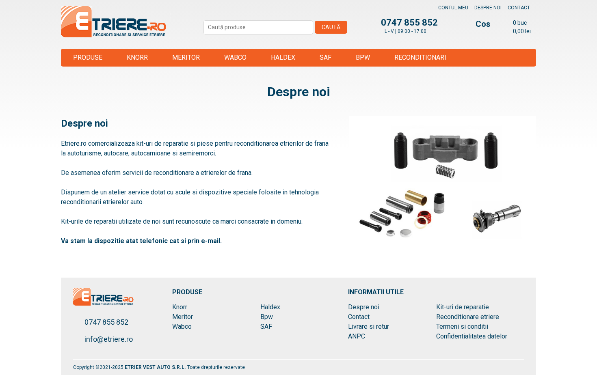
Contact (519, 8)
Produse (87, 57)
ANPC (356, 336)
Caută (331, 27)
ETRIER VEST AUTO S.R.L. (156, 367)
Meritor (186, 57)
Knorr (137, 57)
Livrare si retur (368, 326)
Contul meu (453, 8)
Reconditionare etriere (467, 317)
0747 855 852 (106, 322)
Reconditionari (420, 57)
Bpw (363, 57)
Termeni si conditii (462, 326)
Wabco (235, 57)
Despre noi (488, 8)
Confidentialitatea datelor (471, 336)
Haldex (283, 57)
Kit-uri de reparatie (462, 307)
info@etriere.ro (108, 339)
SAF (325, 57)
